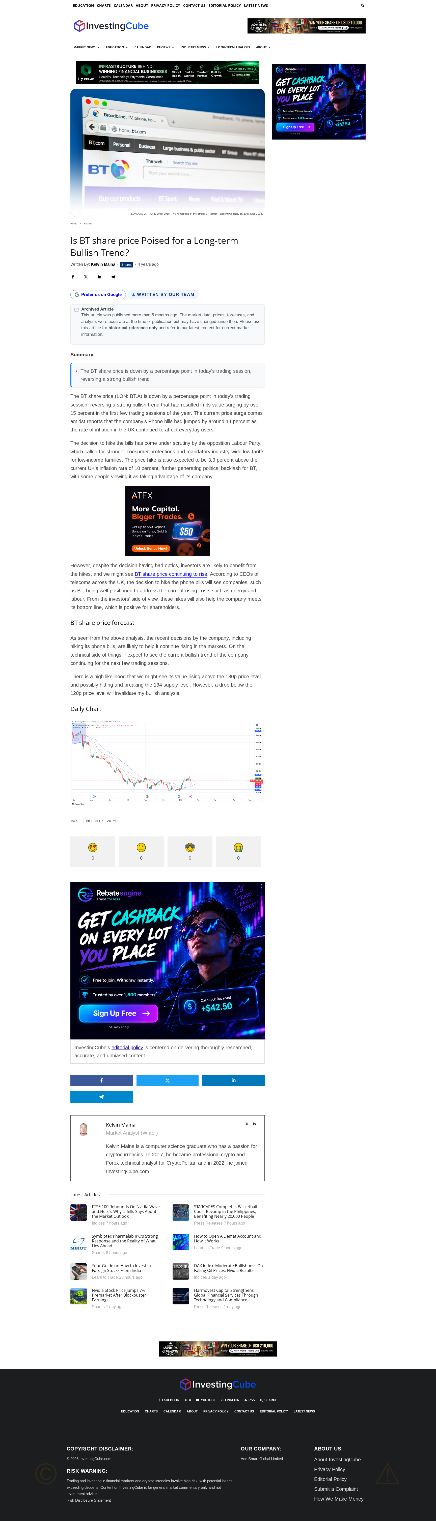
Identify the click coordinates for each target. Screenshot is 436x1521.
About (142, 5)
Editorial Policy (224, 5)
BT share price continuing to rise (171, 574)
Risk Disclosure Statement (89, 1500)
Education (83, 5)
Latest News (256, 5)
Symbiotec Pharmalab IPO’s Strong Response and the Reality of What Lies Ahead (125, 1241)
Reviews (163, 47)
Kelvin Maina (120, 1124)
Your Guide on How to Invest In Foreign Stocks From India (121, 1268)
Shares (126, 264)
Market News (84, 47)
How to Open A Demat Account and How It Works (227, 1238)
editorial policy (127, 1047)
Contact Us (194, 5)
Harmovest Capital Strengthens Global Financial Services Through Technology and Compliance (226, 1295)
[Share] (73, 277)
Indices (98, 1223)
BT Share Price (103, 821)
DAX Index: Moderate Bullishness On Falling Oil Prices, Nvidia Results (228, 1268)
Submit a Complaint (336, 1489)
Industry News (193, 47)
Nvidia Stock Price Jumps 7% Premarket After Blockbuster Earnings (119, 1295)
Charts (104, 5)
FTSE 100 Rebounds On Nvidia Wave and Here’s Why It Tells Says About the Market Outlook (126, 1211)
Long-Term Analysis (233, 47)
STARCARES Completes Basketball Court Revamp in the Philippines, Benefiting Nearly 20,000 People (225, 1211)
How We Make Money (339, 1499)
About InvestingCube (337, 1459)
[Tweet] (86, 277)
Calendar (123, 5)
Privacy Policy (165, 5)
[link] (362, 5)
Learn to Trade (207, 1248)
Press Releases (208, 1223)
